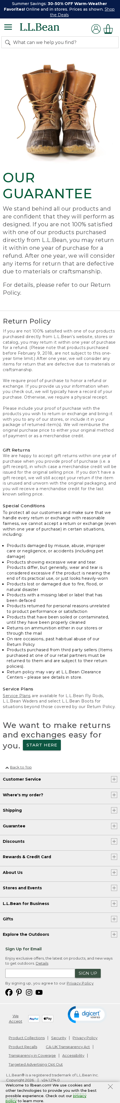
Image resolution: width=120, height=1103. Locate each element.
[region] (60, 9)
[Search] (9, 42)
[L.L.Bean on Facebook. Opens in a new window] (9, 992)
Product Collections (27, 1037)
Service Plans (17, 695)
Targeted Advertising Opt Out (36, 1064)
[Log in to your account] (96, 29)
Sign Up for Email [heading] (23, 948)
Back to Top (21, 767)
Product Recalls (23, 1046)
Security (58, 1037)
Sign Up (88, 973)
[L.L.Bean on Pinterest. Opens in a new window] (19, 992)
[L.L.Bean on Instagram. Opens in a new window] (29, 992)
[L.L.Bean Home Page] (47, 29)
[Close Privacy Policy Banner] (110, 1087)
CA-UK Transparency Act (68, 1046)
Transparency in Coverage (32, 1055)
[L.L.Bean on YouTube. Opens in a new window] (39, 992)
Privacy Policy (80, 983)
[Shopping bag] (109, 29)
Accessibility (73, 1055)
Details (42, 963)
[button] (87, 1014)
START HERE (42, 745)
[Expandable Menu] (8, 27)
